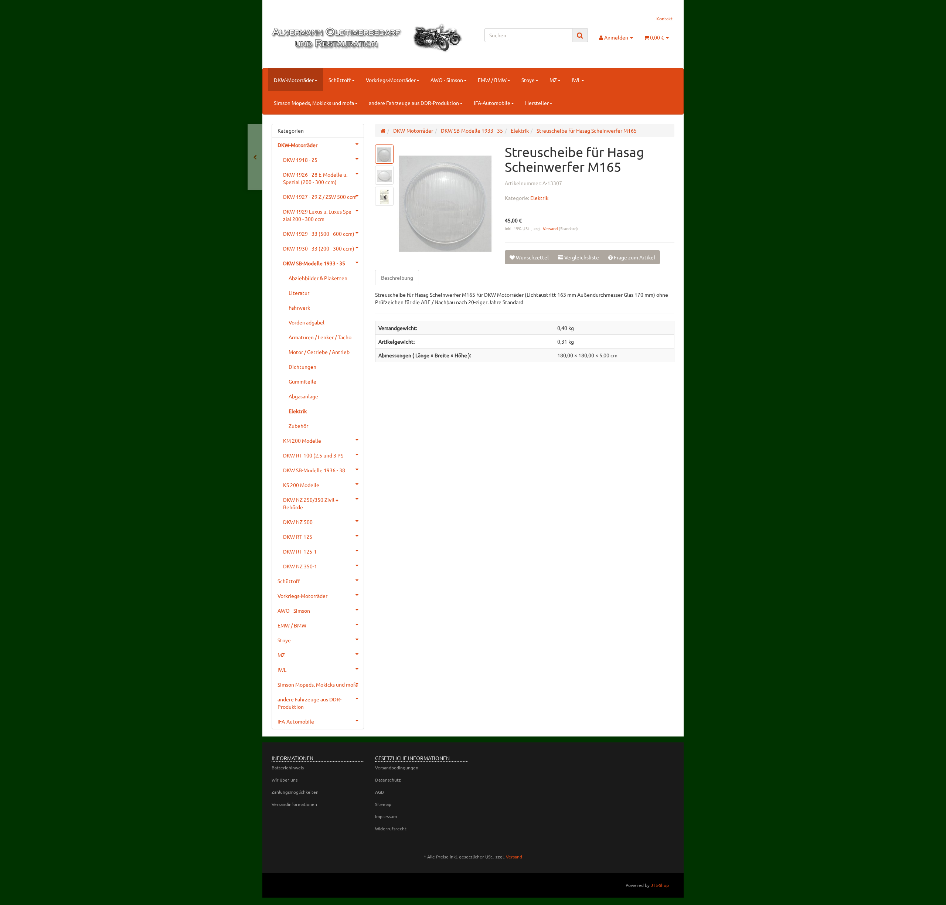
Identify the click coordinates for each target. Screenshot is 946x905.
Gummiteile (302, 381)
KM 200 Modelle (302, 440)
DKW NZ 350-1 (300, 566)
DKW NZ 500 (298, 521)
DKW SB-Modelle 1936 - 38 (314, 470)
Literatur (299, 292)
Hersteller (537, 102)
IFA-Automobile (492, 102)
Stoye (528, 79)
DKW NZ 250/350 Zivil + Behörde (310, 503)
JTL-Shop (660, 885)
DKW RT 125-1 (300, 551)
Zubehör (298, 425)
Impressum (386, 816)
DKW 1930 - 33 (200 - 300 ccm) (318, 248)
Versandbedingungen (396, 767)
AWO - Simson (447, 79)
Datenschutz (388, 780)
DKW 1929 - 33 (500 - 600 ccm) (318, 233)
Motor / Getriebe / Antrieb (319, 351)
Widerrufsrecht (390, 828)
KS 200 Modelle (301, 485)
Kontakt (664, 18)
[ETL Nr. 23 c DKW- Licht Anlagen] (255, 157)
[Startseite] (383, 130)
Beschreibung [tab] (397, 277)
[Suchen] (580, 35)
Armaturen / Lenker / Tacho (320, 337)
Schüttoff (340, 79)
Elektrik (539, 197)
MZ (553, 79)
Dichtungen (302, 366)
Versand (551, 228)
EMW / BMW (492, 79)
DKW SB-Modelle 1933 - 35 (314, 263)
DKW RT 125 (297, 536)
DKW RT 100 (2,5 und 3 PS (313, 455)
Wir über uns (284, 780)
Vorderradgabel (306, 322)
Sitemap (383, 804)
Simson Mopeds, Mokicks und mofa (314, 102)
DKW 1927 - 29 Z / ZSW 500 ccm (320, 196)
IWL (576, 79)
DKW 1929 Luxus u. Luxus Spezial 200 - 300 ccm (318, 215)
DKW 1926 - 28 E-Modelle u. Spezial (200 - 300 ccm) (315, 178)
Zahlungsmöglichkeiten (295, 792)
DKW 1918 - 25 (300, 159)
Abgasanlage (303, 396)
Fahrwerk (299, 307)
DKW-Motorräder (294, 79)
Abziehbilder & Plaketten (318, 278)
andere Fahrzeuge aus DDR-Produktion (414, 102)
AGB (379, 792)
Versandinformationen (294, 804)
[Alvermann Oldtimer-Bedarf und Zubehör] (335, 38)
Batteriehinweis (288, 767)
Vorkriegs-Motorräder (391, 79)
